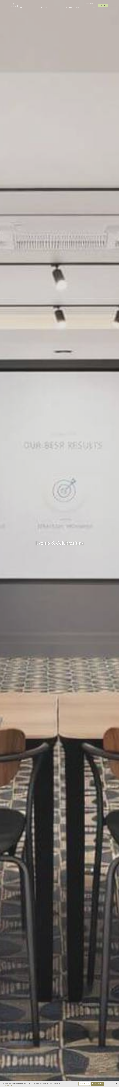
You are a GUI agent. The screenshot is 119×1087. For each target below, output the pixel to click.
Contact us (91, 3)
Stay (22, 7)
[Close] (116, 1084)
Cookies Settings (84, 1083)
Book (103, 5)
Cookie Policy (8, 1085)
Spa (94, 7)
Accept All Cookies (97, 1083)
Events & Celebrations (71, 7)
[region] (59, 1084)
